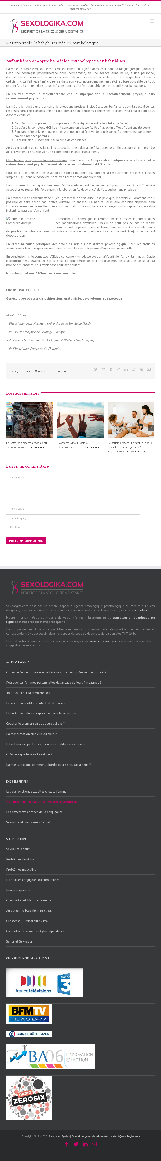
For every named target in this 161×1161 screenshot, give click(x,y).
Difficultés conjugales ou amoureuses (33, 880)
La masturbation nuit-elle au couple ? (32, 734)
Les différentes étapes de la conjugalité (34, 812)
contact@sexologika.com (125, 1136)
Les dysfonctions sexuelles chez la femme (36, 791)
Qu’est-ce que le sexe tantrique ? (29, 754)
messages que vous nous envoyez (92, 641)
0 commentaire (32, 447)
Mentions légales (59, 1136)
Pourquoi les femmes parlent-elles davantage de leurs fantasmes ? (53, 682)
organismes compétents (133, 610)
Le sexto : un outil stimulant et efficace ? (35, 703)
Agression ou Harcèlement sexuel (29, 910)
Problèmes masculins (21, 869)
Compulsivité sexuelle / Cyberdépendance (35, 931)
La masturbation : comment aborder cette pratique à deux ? (48, 764)
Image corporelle (18, 890)
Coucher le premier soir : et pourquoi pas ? (35, 723)
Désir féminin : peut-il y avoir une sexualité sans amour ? (45, 744)
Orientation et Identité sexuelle (28, 900)
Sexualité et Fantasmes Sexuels (25, 443)
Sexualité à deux (18, 849)
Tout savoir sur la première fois (28, 693)
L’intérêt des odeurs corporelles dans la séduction (41, 713)
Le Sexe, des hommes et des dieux (129, 443)
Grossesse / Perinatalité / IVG (27, 921)
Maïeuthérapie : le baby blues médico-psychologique (42, 801)
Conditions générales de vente (89, 1136)
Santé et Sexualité (19, 941)
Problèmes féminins (20, 859)
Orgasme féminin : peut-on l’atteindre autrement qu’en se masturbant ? (56, 672)
